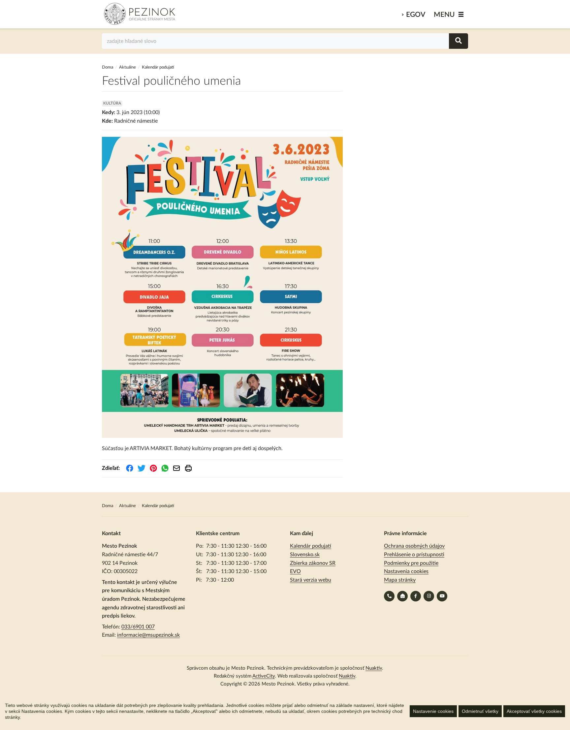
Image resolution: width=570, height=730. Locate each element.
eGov (415, 14)
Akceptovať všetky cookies (534, 711)
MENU (444, 14)
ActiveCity (263, 676)
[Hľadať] (458, 41)
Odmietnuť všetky (480, 711)
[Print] (188, 468)
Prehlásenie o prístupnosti (414, 554)
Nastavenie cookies (433, 711)
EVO (295, 571)
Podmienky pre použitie (411, 563)
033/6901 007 (138, 626)
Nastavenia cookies (406, 571)
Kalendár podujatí (310, 546)
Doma (108, 67)
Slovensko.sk (305, 554)
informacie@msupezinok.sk (148, 635)
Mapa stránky (400, 580)
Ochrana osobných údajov (414, 546)
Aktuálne (127, 67)
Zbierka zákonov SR (312, 563)
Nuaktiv (373, 668)
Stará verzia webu (310, 580)
